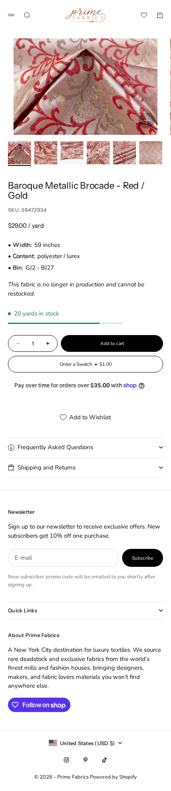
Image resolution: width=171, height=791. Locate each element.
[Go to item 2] (45, 152)
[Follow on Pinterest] (85, 760)
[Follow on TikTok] (104, 760)
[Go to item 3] (72, 152)
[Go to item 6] (150, 152)
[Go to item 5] (124, 152)
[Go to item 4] (98, 152)
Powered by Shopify (113, 777)
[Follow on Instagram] (66, 760)
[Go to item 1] (19, 152)
